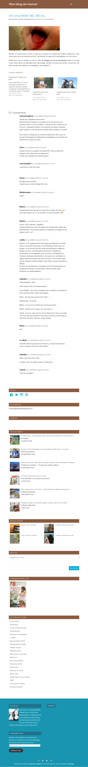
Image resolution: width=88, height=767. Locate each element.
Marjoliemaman (15, 651)
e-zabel (23, 340)
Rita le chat (14, 674)
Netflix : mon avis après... (29, 525)
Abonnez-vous (16, 750)
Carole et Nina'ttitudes (18, 628)
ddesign (71, 764)
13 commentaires (47, 19)
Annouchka (14, 624)
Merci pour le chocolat (18, 654)
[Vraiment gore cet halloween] (44, 82)
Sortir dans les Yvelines (29, 535)
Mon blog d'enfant (16, 661)
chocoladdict (25, 164)
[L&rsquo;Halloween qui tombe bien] (67, 82)
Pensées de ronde (16, 670)
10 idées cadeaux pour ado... (64, 525)
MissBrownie (25, 192)
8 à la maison (14, 621)
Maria (22, 326)
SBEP (12, 680)
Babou (22, 207)
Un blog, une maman (17, 683)
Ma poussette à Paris (17, 641)
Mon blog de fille (16, 664)
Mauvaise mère (34, 19)
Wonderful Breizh (16, 687)
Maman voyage (15, 647)
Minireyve (13, 657)
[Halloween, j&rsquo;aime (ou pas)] (21, 86)
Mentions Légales (35, 764)
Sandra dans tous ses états (20, 677)
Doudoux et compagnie (18, 634)
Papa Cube (14, 667)
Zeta (22, 147)
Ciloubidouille (15, 631)
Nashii (22, 221)
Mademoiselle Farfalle (18, 644)
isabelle (14, 19)
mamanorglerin (26, 116)
